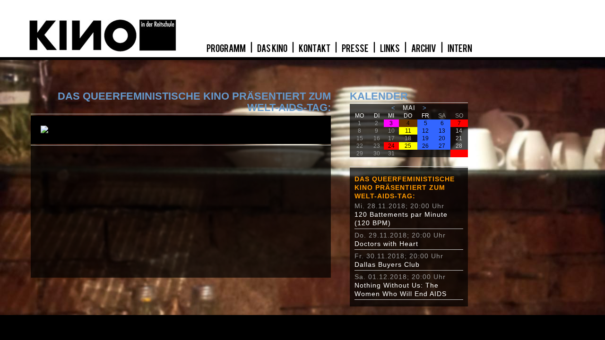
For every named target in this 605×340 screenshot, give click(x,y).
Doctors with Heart (386, 243)
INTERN (460, 48)
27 (442, 146)
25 (408, 146)
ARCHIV (424, 48)
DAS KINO (272, 48)
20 (442, 138)
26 (425, 146)
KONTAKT (315, 48)
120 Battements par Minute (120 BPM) (401, 219)
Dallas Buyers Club (387, 264)
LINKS (390, 48)
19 (425, 138)
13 (442, 131)
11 (408, 131)
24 (391, 146)
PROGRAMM (227, 48)
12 (425, 131)
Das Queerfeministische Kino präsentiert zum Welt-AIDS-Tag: (404, 187)
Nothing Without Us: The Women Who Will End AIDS (400, 289)
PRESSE (356, 48)
